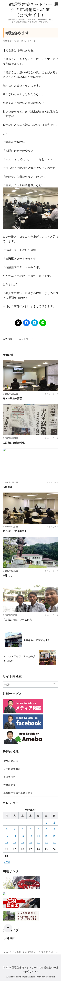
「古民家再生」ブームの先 (17, 619)
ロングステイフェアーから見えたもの (20, 658)
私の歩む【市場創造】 (15, 531)
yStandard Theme (13, 976)
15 (46, 835)
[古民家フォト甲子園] (4, 896)
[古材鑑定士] (21, 909)
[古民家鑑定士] (21, 922)
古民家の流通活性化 (14, 442)
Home (6, 951)
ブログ (44, 951)
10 (6, 835)
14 (38, 835)
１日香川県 (9, 776)
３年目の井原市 (12, 768)
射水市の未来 (10, 760)
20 (30, 842)
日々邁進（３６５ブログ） (25, 951)
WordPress (50, 976)
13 (30, 835)
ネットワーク (29, 41)
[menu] (56, 4)
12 (22, 835)
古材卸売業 (9, 784)
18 (14, 842)
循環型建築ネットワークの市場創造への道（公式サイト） (30, 9)
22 (46, 842)
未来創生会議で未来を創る (18, 792)
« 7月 (7, 862)
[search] (54, 685)
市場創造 (8, 486)
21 (38, 842)
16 (54, 835)
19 (22, 842)
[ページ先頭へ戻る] (8, 928)
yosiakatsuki (29, 976)
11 (14, 835)
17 (6, 842)
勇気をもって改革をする (36, 640)
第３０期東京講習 (12, 398)
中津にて (8, 575)
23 (54, 842)
